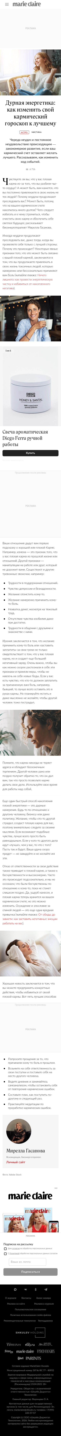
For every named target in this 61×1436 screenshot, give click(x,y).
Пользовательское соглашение (30, 1309)
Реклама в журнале (44, 1304)
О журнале (10, 1298)
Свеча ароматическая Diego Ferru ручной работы (25, 438)
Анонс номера (43, 1298)
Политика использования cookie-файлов (30, 1315)
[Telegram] (46, 1289)
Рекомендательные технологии (20, 1321)
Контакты (26, 1298)
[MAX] (15, 1289)
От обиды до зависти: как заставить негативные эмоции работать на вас (30, 919)
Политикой (14, 1253)
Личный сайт (15, 1162)
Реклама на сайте (16, 1304)
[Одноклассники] (36, 1289)
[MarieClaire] (27, 3)
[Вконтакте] (25, 1289)
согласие (16, 1248)
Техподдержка (45, 1321)
